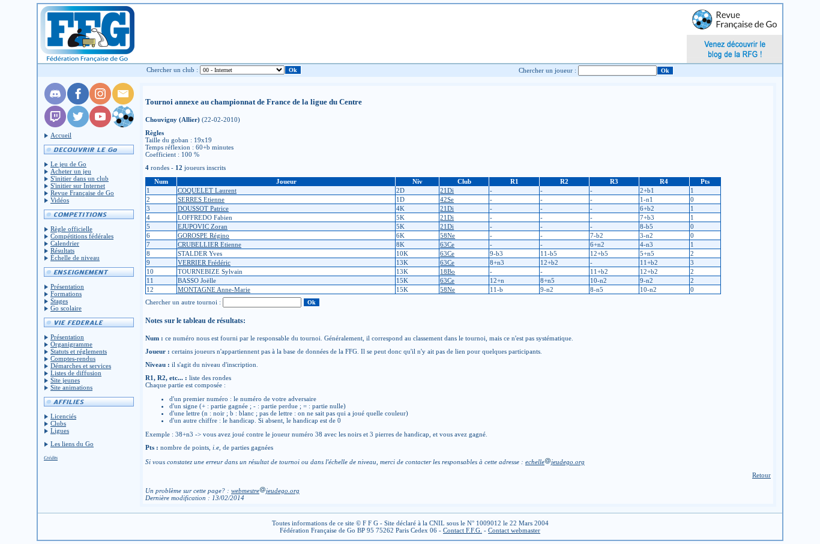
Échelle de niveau (75, 257)
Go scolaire (66, 308)
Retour (761, 475)
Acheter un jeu (70, 171)
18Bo (447, 271)
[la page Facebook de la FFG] (78, 102)
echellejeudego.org (555, 461)
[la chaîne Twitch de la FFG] (55, 124)
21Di (447, 190)
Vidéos (59, 200)
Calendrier (64, 243)
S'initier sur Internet (77, 185)
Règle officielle (71, 228)
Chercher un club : (172, 69)
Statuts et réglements (78, 351)
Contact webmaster (514, 530)
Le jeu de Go (68, 164)
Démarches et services (80, 365)
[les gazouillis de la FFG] (78, 124)
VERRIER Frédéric (204, 262)
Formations (66, 293)
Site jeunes (65, 380)
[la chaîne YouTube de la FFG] (100, 124)
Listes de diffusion (75, 372)
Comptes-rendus (72, 358)
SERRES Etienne (201, 199)
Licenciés (63, 416)
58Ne (447, 235)
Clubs (58, 423)
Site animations (71, 387)
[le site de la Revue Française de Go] (123, 124)
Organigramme (71, 344)
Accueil (60, 135)
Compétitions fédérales (81, 236)
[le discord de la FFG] (55, 102)
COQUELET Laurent (207, 190)
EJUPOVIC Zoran (203, 226)
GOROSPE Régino (203, 235)
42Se (447, 199)
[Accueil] (87, 33)
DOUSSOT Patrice (203, 208)
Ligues (59, 430)
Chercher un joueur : (547, 70)
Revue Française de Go (82, 192)
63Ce (447, 244)
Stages (59, 300)
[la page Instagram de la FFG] (100, 102)
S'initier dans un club (79, 178)
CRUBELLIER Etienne (209, 244)
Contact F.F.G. (462, 530)
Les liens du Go (72, 443)
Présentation (67, 286)
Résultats (62, 250)
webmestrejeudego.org (265, 490)
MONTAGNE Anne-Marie (214, 289)
